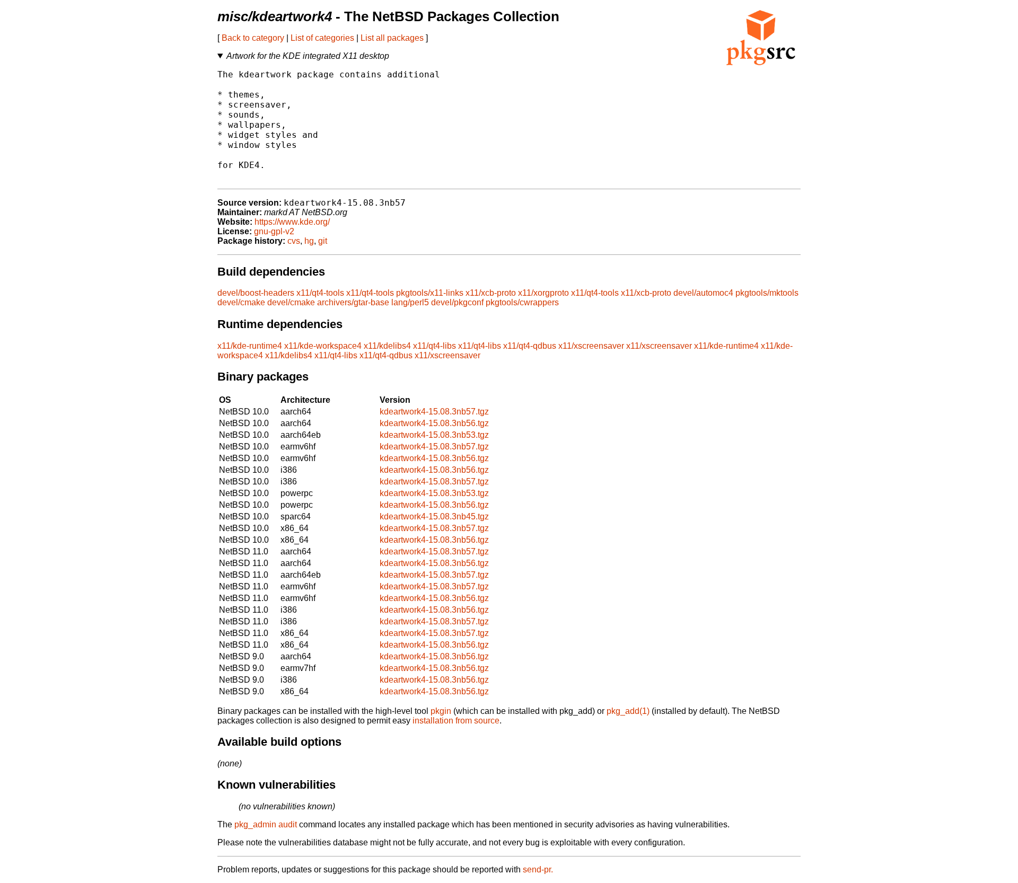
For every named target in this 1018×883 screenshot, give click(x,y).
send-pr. (538, 869)
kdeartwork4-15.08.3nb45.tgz (434, 516)
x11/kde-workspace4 (323, 345)
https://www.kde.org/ (292, 221)
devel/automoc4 (703, 292)
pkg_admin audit (265, 824)
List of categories (322, 37)
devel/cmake (241, 302)
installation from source (456, 720)
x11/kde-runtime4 (249, 345)
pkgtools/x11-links (429, 292)
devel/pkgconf (457, 302)
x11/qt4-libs (434, 345)
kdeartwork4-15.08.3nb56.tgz (434, 423)
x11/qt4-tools (320, 292)
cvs (293, 240)
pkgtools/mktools (766, 292)
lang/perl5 (410, 302)
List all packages (392, 37)
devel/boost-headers (255, 292)
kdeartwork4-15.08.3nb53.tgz (434, 434)
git (322, 240)
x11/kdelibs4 (387, 345)
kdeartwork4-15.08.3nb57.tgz (434, 411)
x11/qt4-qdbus (529, 345)
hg (309, 240)
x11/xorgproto (543, 292)
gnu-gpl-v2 (274, 231)
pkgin (441, 711)
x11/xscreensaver (591, 345)
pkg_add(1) (628, 711)
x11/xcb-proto (491, 292)
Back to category (253, 37)
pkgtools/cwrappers (522, 302)
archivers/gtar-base (353, 302)
